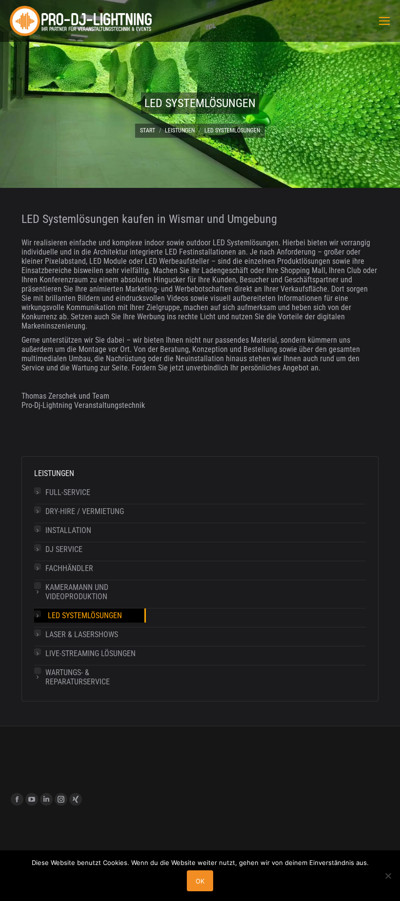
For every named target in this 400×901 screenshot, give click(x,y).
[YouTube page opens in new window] (31, 799)
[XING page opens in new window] (75, 799)
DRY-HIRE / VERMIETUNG (84, 511)
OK (200, 881)
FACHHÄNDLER (69, 568)
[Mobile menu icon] (384, 21)
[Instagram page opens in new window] (61, 799)
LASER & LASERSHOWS (81, 634)
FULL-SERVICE (67, 492)
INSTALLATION (68, 530)
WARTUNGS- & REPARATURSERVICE (77, 677)
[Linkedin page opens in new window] (46, 799)
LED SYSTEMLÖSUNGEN (85, 615)
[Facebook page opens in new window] (17, 799)
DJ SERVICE (63, 549)
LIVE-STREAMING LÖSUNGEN (90, 653)
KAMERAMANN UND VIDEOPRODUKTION (76, 592)
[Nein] (388, 876)
